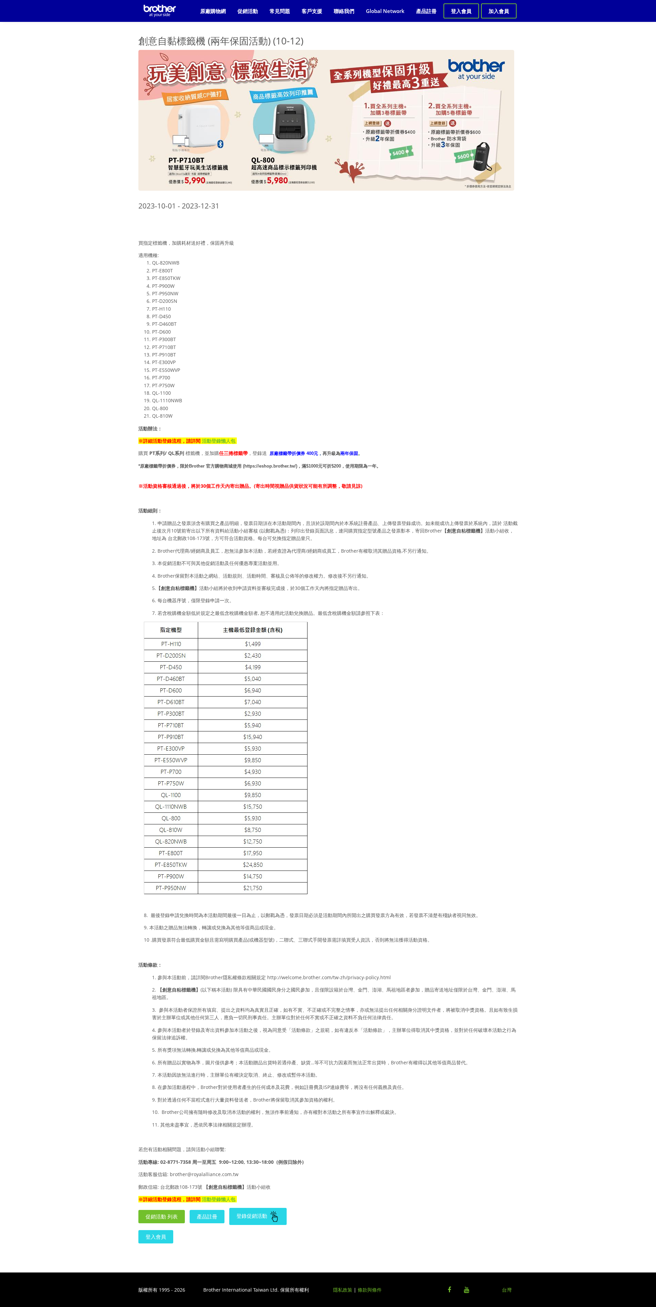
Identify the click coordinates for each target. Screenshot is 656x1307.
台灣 (506, 1289)
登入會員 (461, 11)
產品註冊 (426, 11)
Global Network (385, 11)
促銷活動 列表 (162, 1216)
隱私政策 (342, 1289)
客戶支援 (312, 11)
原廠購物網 (213, 11)
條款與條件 (370, 1289)
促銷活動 (247, 11)
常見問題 (280, 11)
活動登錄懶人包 (218, 440)
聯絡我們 (344, 11)
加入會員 (499, 11)
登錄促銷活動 (252, 1215)
